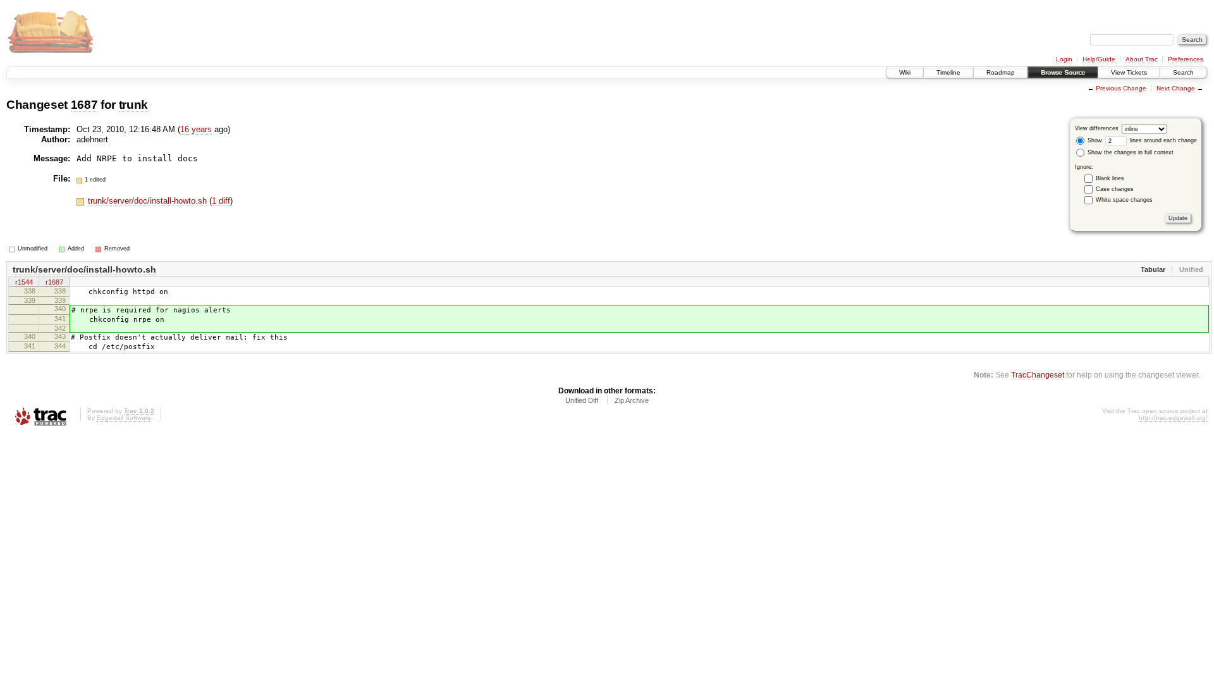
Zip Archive (632, 400)
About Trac (1141, 59)
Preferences (1185, 59)
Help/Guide (1098, 59)
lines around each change (1162, 140)
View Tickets (1129, 72)
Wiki (904, 72)
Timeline (948, 72)
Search (1183, 72)
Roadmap (1000, 72)
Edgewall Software (124, 417)
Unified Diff (581, 400)
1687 (84, 104)
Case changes (1115, 189)
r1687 (54, 282)
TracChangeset (1037, 375)
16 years (196, 129)
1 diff (221, 201)
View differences (1097, 128)
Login (1064, 59)
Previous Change (1121, 88)
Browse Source (1063, 72)
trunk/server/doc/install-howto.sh (148, 201)
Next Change (1175, 88)
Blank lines (1110, 178)
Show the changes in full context (1130, 152)
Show (1094, 140)
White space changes (1124, 200)
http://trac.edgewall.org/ (1173, 417)
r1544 (24, 282)
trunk (133, 104)
